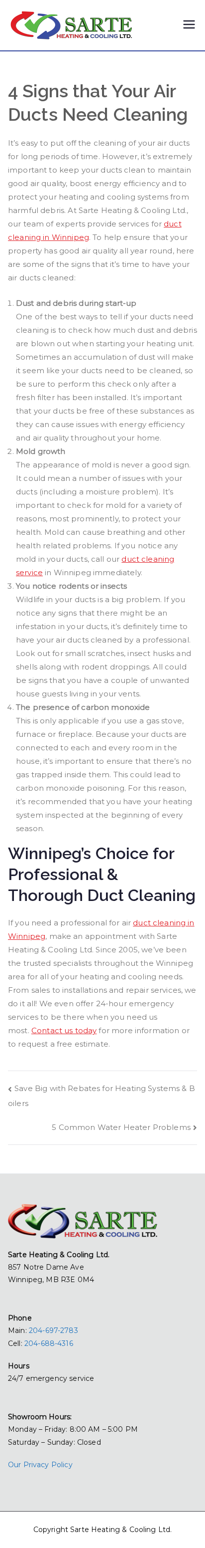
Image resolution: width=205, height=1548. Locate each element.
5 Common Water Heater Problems (121, 1127)
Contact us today (64, 1030)
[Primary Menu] (189, 25)
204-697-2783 (53, 1330)
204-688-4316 (48, 1343)
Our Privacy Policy (40, 1464)
